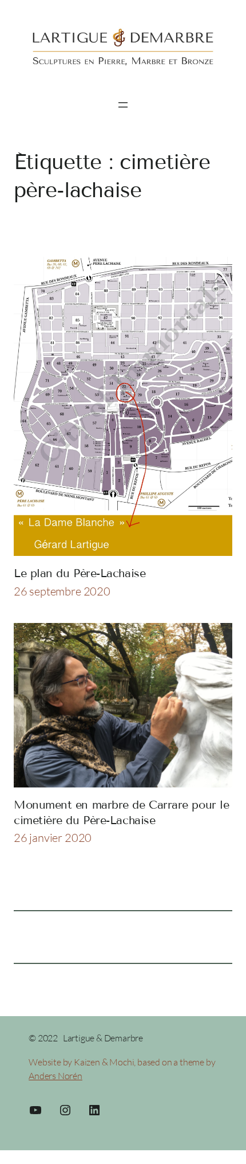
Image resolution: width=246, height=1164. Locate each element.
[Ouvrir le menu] (123, 105)
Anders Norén (55, 1075)
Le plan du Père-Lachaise (79, 573)
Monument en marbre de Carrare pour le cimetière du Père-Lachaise (121, 812)
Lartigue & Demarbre (103, 1038)
